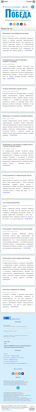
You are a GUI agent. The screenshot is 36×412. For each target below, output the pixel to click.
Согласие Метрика (14, 408)
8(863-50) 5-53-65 (13, 359)
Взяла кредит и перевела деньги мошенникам (17, 229)
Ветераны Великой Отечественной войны (21, 205)
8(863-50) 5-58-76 (15, 357)
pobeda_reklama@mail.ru (22, 363)
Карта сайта (7, 341)
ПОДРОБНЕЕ (28, 50)
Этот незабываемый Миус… (12, 202)
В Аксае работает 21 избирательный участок (17, 175)
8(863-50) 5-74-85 (14, 361)
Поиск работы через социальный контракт (16, 258)
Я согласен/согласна (31, 408)
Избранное (5, 206)
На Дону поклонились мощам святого (15, 88)
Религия (17, 91)
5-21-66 (21, 357)
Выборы (13, 36)
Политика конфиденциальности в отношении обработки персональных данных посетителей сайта (17, 346)
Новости (13, 91)
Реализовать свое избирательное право (16, 33)
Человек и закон (14, 231)
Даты (32, 205)
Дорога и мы (14, 292)
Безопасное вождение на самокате (14, 289)
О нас (5, 343)
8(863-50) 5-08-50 (15, 355)
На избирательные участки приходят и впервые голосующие (15, 60)
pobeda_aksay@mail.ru (11, 363)
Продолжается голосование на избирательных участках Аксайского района (18, 145)
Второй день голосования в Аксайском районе (18, 116)
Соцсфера (13, 260)
